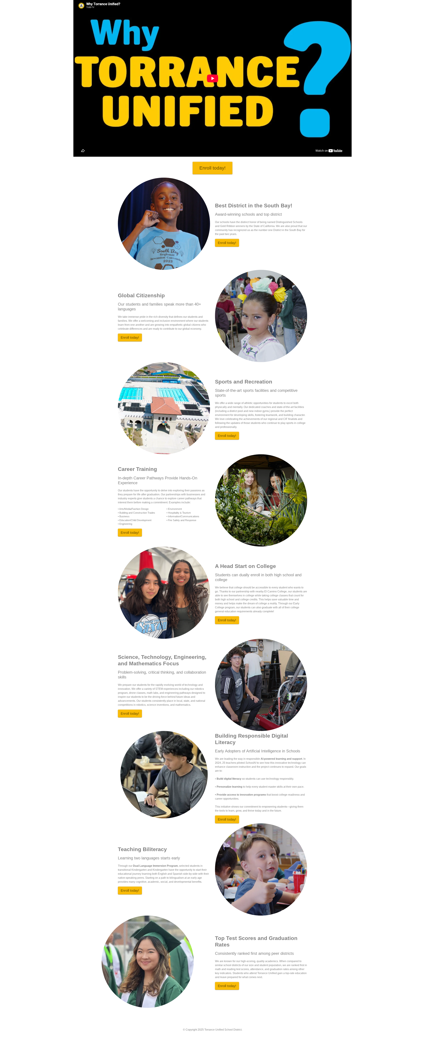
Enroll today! (212, 167)
